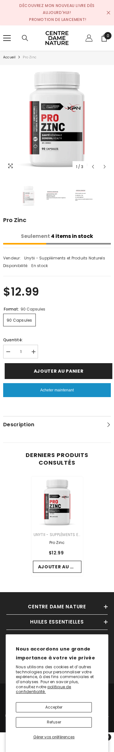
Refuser (54, 722)
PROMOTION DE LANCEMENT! (57, 19)
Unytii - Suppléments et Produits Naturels (64, 258)
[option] (57, 119)
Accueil (9, 57)
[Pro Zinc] (57, 502)
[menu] (7, 38)
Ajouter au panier (55, 371)
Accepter (53, 707)
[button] (92, 166)
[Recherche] (25, 38)
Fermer (108, 12)
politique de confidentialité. (43, 689)
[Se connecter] (89, 38)
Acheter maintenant (57, 390)
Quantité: (13, 340)
